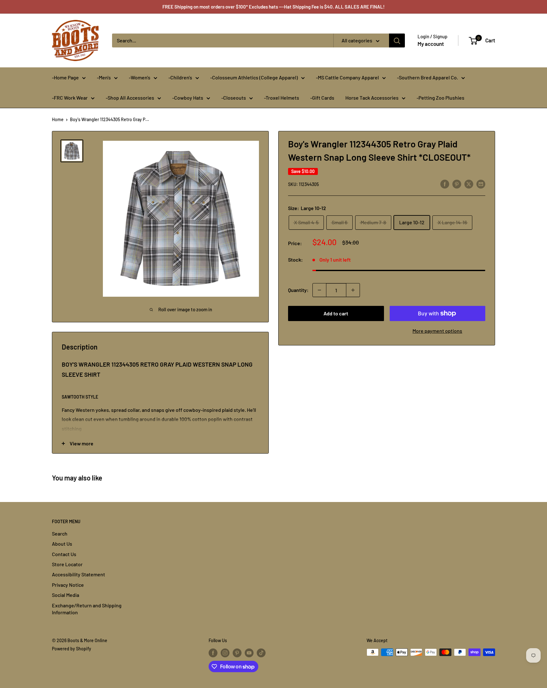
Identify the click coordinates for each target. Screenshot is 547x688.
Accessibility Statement (78, 574)
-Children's (180, 77)
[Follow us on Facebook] (213, 652)
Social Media (65, 595)
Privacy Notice (68, 585)
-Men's (104, 77)
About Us (62, 544)
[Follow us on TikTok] (261, 652)
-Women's (139, 77)
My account (431, 43)
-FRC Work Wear (70, 98)
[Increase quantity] (353, 290)
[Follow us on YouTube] (249, 652)
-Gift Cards (322, 98)
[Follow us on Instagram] (225, 652)
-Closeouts (233, 98)
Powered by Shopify (71, 648)
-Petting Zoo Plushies (440, 98)
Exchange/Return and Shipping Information (87, 608)
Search (59, 533)
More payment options (437, 331)
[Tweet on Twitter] (468, 184)
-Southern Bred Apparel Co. (427, 77)
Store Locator (67, 564)
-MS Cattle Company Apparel (347, 77)
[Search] (397, 40)
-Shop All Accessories (130, 98)
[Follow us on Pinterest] (237, 652)
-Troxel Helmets (281, 98)
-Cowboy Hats (187, 98)
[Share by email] (480, 184)
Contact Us (64, 554)
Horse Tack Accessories (372, 98)
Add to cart (336, 313)
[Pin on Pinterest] (456, 184)
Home (58, 119)
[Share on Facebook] (444, 184)
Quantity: (298, 290)
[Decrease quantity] (319, 290)
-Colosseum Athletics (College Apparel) (254, 77)
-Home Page (65, 77)
